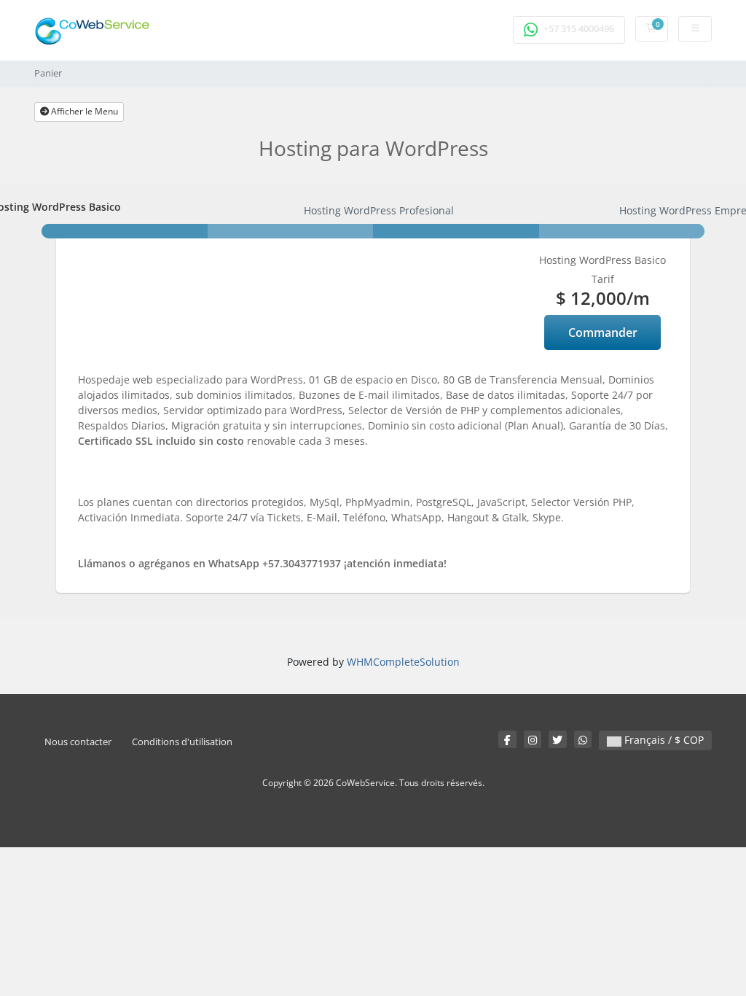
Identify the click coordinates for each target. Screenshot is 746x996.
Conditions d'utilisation (182, 742)
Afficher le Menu (83, 111)
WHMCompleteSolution (403, 662)
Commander (602, 332)
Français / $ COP (662, 740)
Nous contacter (77, 742)
